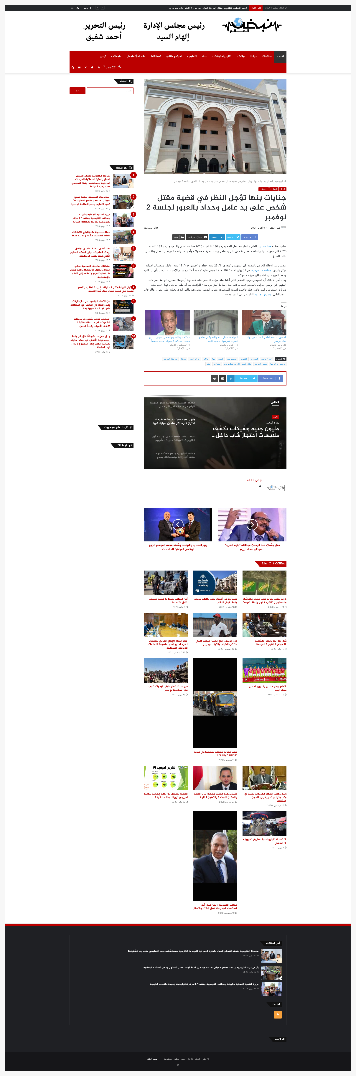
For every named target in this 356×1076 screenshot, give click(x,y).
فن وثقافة (156, 56)
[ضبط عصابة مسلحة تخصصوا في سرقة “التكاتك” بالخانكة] (215, 703)
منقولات (217, 363)
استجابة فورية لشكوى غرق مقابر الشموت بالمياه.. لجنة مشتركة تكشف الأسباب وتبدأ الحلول (92, 322)
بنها (213, 358)
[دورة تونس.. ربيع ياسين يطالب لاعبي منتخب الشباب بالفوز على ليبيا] (215, 625)
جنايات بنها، (265, 246)
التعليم (193, 56)
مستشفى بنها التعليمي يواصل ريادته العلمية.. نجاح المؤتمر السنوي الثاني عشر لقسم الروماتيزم (90, 252)
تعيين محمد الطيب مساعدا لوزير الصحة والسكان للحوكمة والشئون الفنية (215, 796)
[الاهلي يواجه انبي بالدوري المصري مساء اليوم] (264, 670)
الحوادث (274, 189)
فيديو (103, 56)
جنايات (206, 358)
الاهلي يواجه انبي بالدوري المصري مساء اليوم (267, 688)
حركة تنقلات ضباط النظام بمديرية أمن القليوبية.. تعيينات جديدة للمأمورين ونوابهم (241, 432)
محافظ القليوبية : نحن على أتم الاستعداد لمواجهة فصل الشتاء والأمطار (215, 907)
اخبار (281, 56)
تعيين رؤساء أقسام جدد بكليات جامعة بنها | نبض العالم (215, 601)
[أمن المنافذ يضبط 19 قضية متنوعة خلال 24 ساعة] (166, 583)
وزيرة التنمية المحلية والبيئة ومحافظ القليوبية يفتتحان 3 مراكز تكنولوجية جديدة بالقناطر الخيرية (91, 218)
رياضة (242, 56)
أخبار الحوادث (267, 358)
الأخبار (270, 181)
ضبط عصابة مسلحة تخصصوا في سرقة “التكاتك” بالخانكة (215, 754)
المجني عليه (232, 358)
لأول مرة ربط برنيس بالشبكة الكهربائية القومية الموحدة (270, 643)
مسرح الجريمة (262, 294)
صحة (204, 56)
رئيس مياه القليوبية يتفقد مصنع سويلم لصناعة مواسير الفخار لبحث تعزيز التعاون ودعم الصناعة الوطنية (90, 200)
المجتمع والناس (174, 56)
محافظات (267, 56)
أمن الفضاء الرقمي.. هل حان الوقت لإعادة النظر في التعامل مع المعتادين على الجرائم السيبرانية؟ (90, 305)
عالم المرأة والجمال (136, 56)
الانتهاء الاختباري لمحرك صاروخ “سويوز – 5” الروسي (264, 841)
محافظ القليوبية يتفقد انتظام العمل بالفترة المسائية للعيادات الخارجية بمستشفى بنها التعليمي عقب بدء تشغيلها (91, 181)
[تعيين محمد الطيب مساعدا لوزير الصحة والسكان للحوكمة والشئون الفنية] (215, 778)
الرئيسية (279, 181)
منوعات (117, 56)
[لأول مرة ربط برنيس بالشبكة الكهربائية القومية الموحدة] (264, 625)
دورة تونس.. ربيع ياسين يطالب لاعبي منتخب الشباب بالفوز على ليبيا (216, 643)
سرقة (183, 358)
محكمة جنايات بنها (277, 363)
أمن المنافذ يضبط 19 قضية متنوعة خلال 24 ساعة (168, 601)
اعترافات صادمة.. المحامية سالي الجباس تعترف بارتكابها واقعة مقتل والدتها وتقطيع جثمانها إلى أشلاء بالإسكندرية (90, 271)
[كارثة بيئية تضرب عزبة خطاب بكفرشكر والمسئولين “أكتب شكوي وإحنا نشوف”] (264, 583)
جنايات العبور (194, 358)
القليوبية (243, 358)
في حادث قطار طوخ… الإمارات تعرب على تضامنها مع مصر (168, 688)
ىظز (208, 363)
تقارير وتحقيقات (223, 56)
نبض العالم (275, 227)
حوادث (253, 56)
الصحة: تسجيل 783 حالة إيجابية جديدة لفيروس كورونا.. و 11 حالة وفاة (166, 796)
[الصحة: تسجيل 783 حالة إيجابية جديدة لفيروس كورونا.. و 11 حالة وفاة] (166, 778)
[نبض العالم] (252, 25)
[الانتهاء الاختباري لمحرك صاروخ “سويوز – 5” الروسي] (264, 823)
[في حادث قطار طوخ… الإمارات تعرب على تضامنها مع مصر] (166, 670)
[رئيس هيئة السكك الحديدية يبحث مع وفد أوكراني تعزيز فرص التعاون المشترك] (264, 778)
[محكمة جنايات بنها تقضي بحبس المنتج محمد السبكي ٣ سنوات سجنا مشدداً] (167, 323)
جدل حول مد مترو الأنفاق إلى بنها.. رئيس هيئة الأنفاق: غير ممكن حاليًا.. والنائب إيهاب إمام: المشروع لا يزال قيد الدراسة (90, 342)
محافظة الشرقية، (261, 270)
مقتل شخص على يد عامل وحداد (237, 363)
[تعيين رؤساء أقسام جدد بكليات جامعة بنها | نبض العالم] (215, 583)
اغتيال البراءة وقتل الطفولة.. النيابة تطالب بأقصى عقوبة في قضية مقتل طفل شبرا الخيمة (106, 289)
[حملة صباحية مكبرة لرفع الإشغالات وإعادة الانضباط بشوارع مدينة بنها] (123, 237)
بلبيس (220, 358)
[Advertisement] (102, 129)
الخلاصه (280, 1039)
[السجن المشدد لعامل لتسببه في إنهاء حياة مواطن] (264, 323)
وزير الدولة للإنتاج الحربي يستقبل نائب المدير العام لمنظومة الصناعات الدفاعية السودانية (168, 644)
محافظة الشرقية (170, 358)
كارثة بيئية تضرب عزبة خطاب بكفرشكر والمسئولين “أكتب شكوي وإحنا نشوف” (264, 601)
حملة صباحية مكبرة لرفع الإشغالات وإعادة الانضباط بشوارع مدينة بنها (91, 234)
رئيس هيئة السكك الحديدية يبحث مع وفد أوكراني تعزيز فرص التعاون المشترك (265, 797)
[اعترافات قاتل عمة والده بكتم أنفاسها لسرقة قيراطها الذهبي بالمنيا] (216, 323)
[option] (215, 432)
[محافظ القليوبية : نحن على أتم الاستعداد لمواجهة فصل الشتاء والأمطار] (215, 856)
